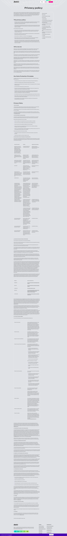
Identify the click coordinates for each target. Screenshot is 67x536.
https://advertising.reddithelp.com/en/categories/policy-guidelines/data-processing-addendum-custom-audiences (33, 291)
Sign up (50, 1)
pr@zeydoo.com (49, 532)
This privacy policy (44, 13)
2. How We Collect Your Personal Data (47, 20)
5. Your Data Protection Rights (46, 26)
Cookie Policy (10, 535)
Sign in (46, 1)
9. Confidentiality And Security (46, 34)
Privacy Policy (44, 17)
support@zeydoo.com (17, 113)
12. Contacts (43, 38)
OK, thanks (51, 534)
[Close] (66, 534)
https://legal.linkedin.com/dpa (31, 288)
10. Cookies (43, 35)
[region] (33, 535)
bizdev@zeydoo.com (49, 530)
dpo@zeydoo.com (16, 426)
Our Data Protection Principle (46, 16)
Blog (42, 1)
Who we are (43, 14)
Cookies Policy (19, 499)
